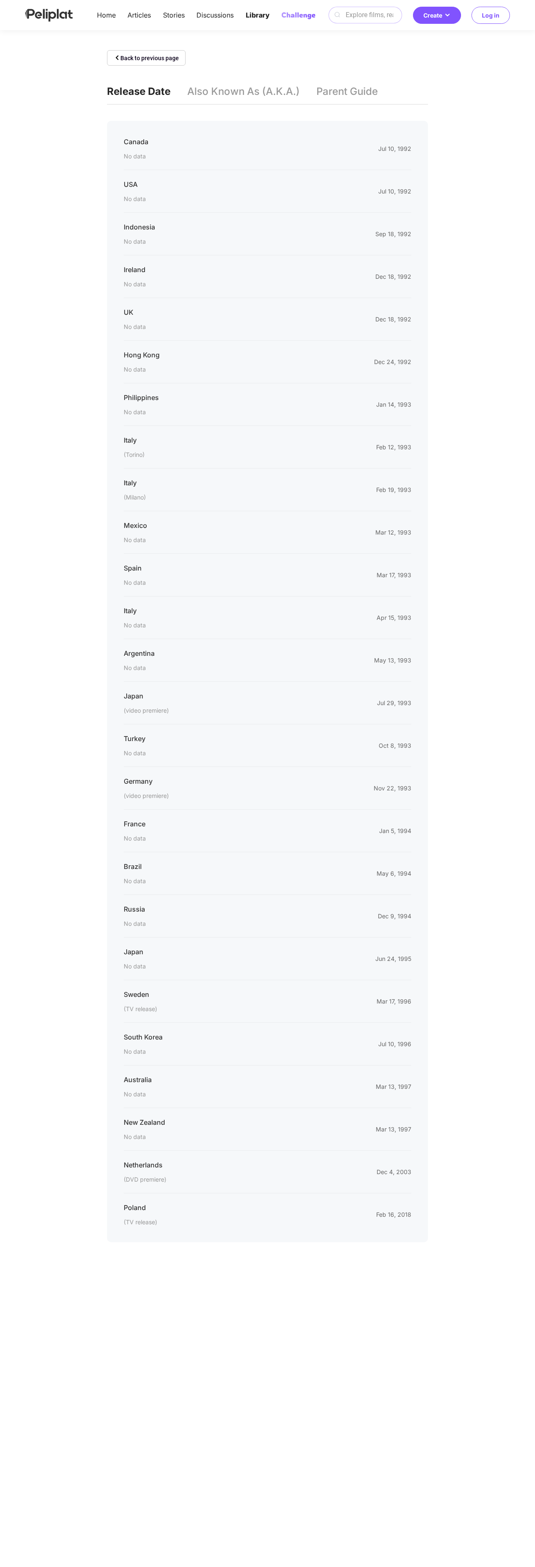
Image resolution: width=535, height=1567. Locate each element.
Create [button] (432, 15)
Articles (139, 15)
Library (258, 15)
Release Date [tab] (139, 91)
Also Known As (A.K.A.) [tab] (243, 91)
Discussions (215, 15)
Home (106, 15)
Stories (174, 15)
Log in (490, 15)
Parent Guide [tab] (347, 91)
